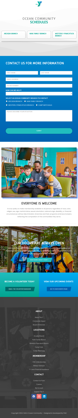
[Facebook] (33, 396)
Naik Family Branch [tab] (38, 34)
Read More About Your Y (39, 260)
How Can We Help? (14, 90)
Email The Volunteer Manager (20, 289)
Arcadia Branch (15, 101)
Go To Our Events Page (58, 289)
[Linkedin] (44, 396)
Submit (39, 131)
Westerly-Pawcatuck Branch (21, 105)
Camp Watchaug (45, 105)
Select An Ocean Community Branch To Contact (27, 98)
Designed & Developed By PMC (55, 413)
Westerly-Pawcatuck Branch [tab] (64, 35)
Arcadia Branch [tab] (11, 34)
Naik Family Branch (35, 101)
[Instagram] (39, 396)
